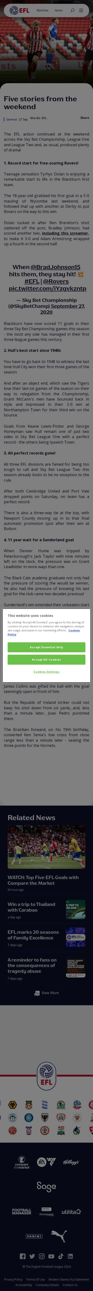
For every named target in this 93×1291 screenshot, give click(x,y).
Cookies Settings (46, 671)
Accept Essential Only (46, 647)
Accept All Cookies (46, 659)
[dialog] (46, 646)
